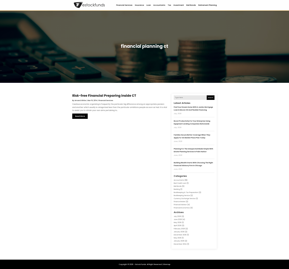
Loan (148, 5)
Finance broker (179, 201)
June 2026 (178, 219)
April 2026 (177, 225)
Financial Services (124, 5)
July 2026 (177, 216)
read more (80, 116)
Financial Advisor (180, 204)
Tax (169, 5)
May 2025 (177, 238)
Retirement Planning (207, 5)
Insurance (139, 5)
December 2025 (180, 235)
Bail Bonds (191, 5)
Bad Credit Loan (180, 183)
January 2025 (179, 241)
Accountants (159, 5)
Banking (177, 189)
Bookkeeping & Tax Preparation (186, 192)
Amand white (80, 100)
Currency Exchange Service (184, 198)
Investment (179, 5)
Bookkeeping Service (182, 195)
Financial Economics (182, 208)
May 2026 (177, 222)
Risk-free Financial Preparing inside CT (104, 95)
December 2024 (180, 244)
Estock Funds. (140, 264)
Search (210, 97)
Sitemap (166, 264)
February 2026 (179, 229)
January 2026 (179, 232)
